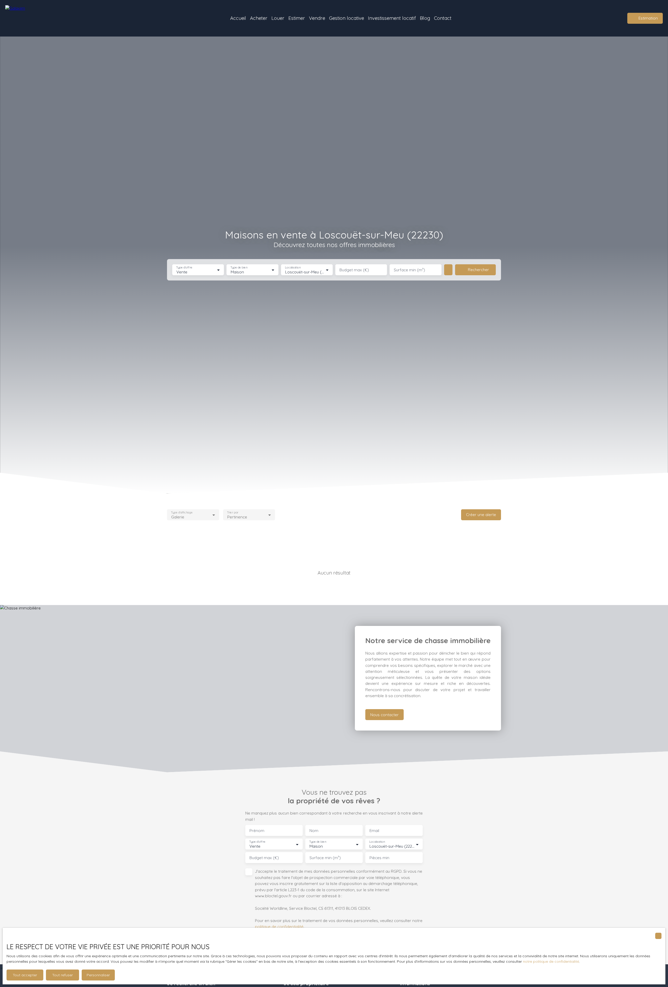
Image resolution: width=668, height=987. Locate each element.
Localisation (293, 267)
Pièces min (379, 857)
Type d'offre (184, 267)
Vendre (317, 18)
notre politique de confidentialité (551, 961)
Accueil (238, 18)
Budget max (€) (354, 269)
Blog (425, 18)
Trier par (232, 512)
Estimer (296, 18)
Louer (277, 18)
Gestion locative (346, 18)
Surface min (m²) (409, 269)
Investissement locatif (392, 18)
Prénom (256, 830)
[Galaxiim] (38, 18)
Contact (442, 18)
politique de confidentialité (279, 926)
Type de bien (239, 267)
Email (374, 830)
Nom (313, 830)
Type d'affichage (182, 512)
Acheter (258, 18)
